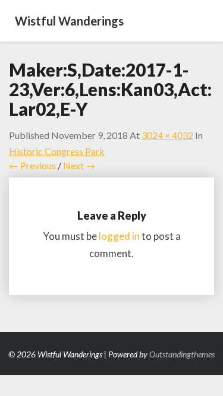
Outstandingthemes (182, 354)
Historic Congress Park (57, 151)
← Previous (32, 165)
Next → (79, 165)
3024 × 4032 (167, 135)
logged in (119, 236)
